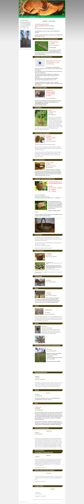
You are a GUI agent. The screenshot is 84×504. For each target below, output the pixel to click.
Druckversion (23, 501)
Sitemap (27, 501)
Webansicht (62, 501)
